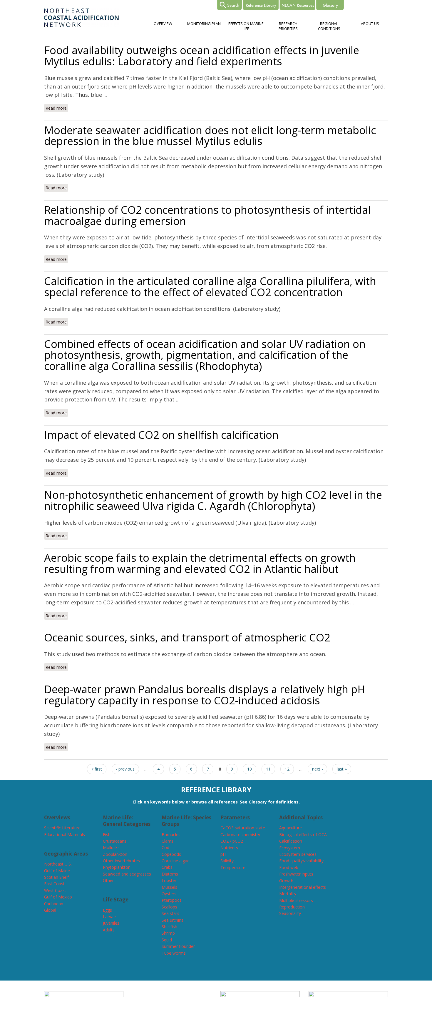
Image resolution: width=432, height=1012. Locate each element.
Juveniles (111, 923)
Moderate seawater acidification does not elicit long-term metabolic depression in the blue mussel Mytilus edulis (210, 136)
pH (223, 854)
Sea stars (170, 913)
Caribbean (53, 903)
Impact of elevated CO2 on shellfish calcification (161, 435)
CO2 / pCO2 (231, 841)
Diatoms (170, 874)
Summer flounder (178, 946)
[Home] (81, 25)
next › (317, 769)
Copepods (171, 854)
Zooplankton (115, 854)
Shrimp (168, 933)
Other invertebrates (121, 860)
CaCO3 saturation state (242, 828)
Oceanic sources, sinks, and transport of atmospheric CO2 (187, 637)
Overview (163, 23)
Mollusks (111, 847)
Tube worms (174, 953)
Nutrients (229, 848)
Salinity (227, 860)
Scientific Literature (62, 828)
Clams (167, 841)
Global (50, 910)
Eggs (107, 910)
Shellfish (169, 926)
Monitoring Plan (204, 23)
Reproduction (292, 907)
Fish (106, 834)
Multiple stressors (296, 900)
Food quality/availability (301, 860)
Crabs (167, 867)
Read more (57, 108)
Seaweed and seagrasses (127, 874)
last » (342, 769)
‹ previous (125, 769)
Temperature (232, 867)
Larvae (109, 916)
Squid (167, 940)
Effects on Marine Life (246, 26)
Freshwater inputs (296, 874)
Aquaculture (290, 828)
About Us (370, 23)
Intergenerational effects (302, 887)
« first (96, 769)
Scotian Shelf (56, 877)
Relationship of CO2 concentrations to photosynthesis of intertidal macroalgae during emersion (207, 215)
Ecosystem (289, 848)
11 (268, 769)
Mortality (287, 893)
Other (108, 880)
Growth (286, 880)
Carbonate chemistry (240, 834)
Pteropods (172, 900)
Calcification (290, 841)
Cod (165, 847)
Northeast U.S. (58, 864)
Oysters (169, 893)
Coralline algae (176, 860)
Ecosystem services (298, 854)
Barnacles (171, 834)
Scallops (169, 907)
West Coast (55, 890)
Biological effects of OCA (303, 834)
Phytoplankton (116, 867)
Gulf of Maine (57, 870)
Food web (288, 867)
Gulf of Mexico (58, 897)
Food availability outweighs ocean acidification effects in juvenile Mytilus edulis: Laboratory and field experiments (201, 56)
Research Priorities (288, 26)
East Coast (54, 883)
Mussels (169, 887)
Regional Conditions (329, 26)
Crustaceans (114, 841)
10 (249, 769)
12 (287, 769)
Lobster (169, 880)
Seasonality (290, 913)
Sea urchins (172, 920)
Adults (109, 930)
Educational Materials (64, 834)
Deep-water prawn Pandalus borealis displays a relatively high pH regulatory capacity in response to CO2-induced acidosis (204, 695)
